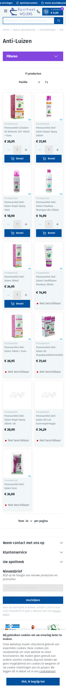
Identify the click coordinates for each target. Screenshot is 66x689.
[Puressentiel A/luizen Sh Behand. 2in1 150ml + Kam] (17, 107)
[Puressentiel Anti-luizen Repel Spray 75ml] (17, 181)
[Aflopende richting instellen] (46, 82)
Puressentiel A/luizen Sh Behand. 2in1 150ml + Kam (16, 131)
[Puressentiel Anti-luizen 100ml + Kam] (17, 326)
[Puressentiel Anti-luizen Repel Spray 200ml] (49, 107)
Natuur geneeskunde (24, 30)
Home (6, 30)
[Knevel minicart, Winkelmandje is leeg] (46, 11)
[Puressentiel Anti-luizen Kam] (17, 463)
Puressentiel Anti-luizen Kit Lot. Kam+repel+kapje (46, 419)
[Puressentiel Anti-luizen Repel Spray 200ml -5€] (17, 395)
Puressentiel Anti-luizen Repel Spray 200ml (46, 131)
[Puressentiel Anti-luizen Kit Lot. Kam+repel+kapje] (49, 395)
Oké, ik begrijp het (33, 681)
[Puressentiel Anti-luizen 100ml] (17, 256)
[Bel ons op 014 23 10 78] (38, 11)
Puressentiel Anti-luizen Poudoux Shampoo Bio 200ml (47, 206)
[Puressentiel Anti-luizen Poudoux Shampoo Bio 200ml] (49, 181)
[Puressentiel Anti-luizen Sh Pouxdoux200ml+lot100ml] (49, 326)
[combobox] (28, 20)
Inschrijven (33, 600)
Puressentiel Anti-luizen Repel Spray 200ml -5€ (14, 419)
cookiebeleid (47, 671)
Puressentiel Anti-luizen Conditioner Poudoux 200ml (46, 280)
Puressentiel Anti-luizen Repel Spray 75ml (14, 206)
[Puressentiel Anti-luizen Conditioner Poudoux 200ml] (49, 256)
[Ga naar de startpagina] (22, 11)
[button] (33, 56)
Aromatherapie (47, 30)
